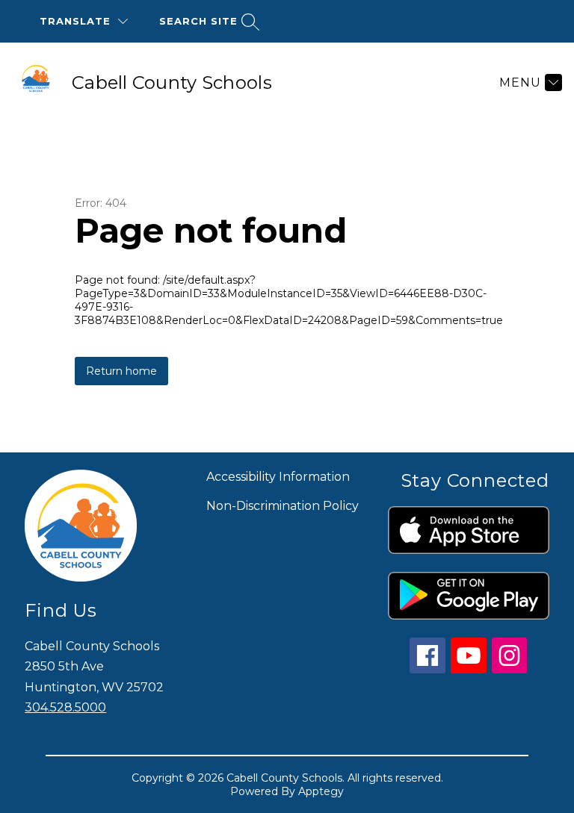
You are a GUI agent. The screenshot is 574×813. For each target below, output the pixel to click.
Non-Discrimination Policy (282, 506)
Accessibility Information (278, 477)
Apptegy (321, 791)
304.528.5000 (65, 707)
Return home (121, 371)
